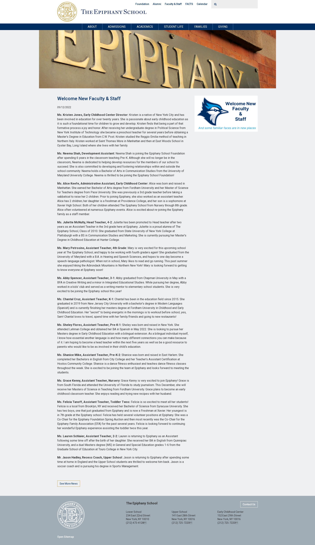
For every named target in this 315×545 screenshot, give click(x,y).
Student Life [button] (173, 26)
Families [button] (200, 26)
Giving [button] (223, 26)
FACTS (189, 4)
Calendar (202, 4)
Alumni (157, 4)
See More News (69, 483)
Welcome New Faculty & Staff (89, 98)
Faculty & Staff (173, 4)
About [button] (92, 26)
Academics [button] (145, 26)
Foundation (142, 4)
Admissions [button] (117, 26)
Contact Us (249, 504)
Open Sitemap (65, 536)
